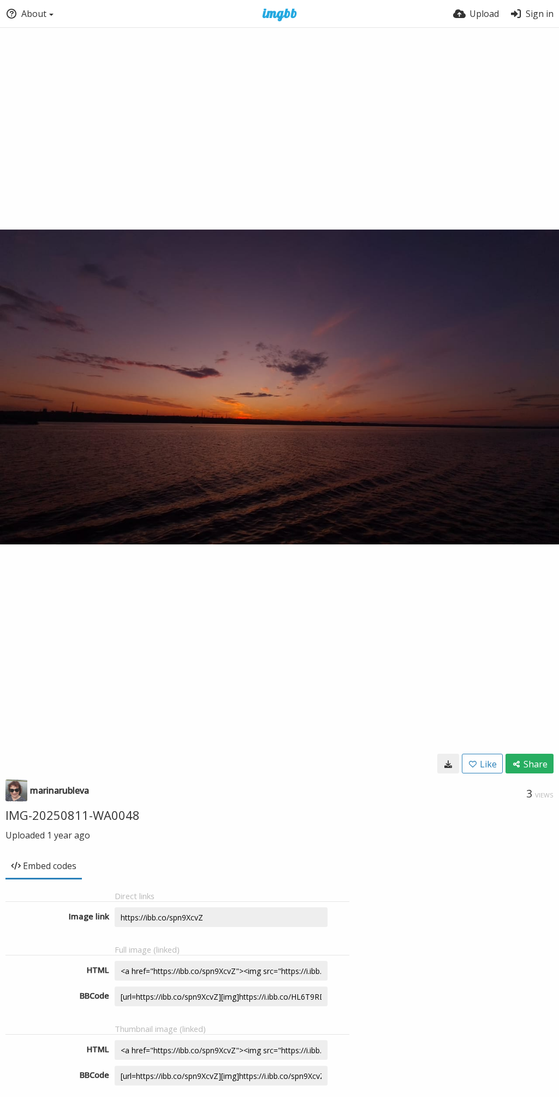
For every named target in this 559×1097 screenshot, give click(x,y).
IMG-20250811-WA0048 (72, 815)
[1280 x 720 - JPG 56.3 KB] (448, 763)
